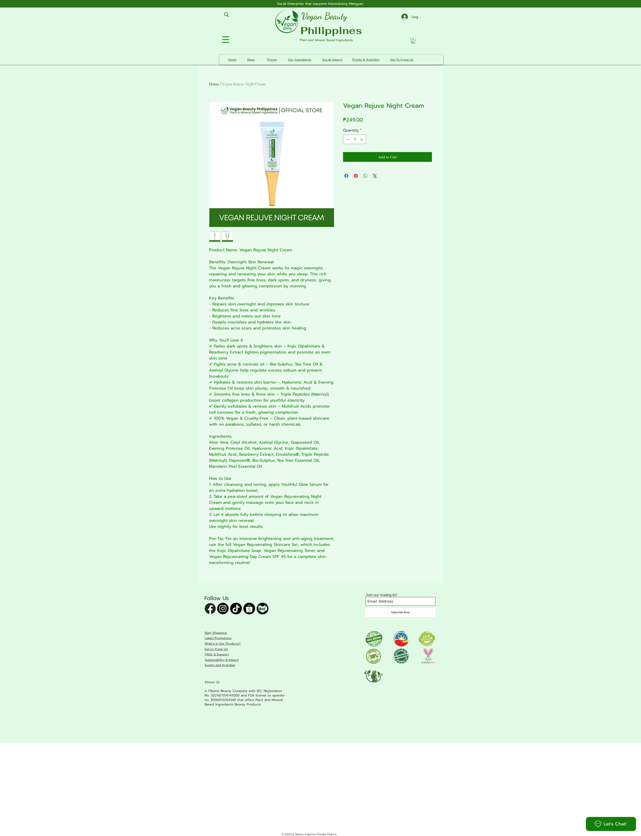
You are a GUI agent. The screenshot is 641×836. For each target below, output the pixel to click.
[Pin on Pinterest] (356, 176)
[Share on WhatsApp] (365, 176)
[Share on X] (375, 176)
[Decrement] (347, 139)
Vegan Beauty (324, 16)
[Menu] (226, 39)
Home (214, 83)
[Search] (226, 15)
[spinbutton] (355, 139)
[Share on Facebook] (346, 176)
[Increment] (362, 139)
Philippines (331, 30)
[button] (413, 41)
